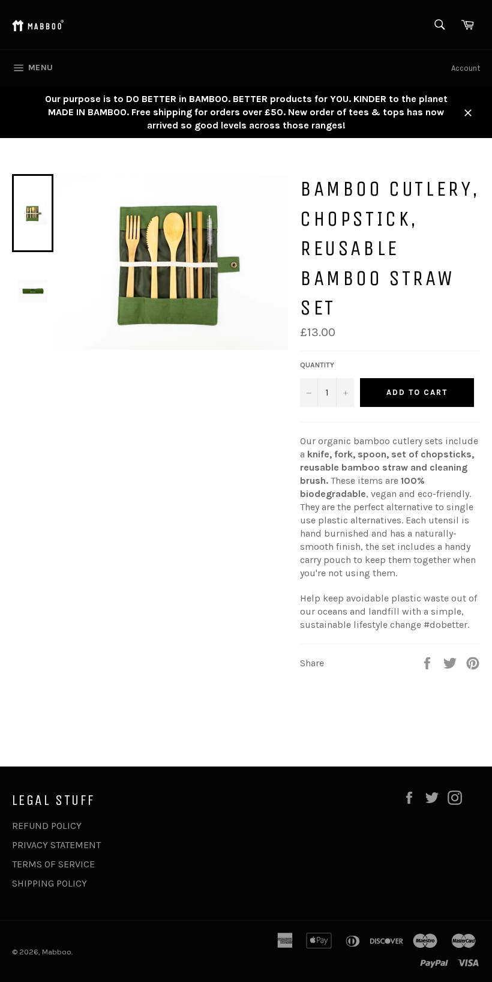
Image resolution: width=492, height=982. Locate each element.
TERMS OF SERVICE (53, 864)
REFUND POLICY (47, 825)
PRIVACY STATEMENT (56, 845)
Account (465, 68)
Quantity (317, 365)
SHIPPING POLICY (49, 883)
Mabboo (56, 951)
